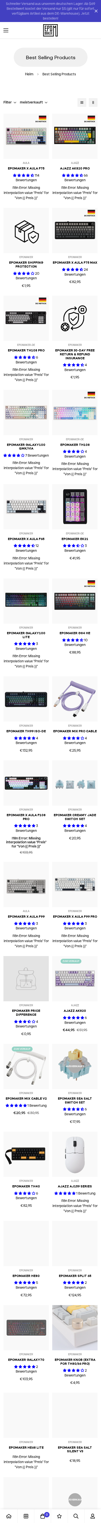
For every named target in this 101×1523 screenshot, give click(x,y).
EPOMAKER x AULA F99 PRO (75, 916)
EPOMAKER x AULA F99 (26, 916)
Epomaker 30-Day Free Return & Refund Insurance (75, 354)
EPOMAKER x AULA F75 (26, 168)
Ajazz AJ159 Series (75, 1186)
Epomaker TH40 (26, 1186)
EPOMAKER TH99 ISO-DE (26, 731)
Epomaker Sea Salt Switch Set (75, 1100)
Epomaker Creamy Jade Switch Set (75, 817)
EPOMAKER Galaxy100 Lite (26, 635)
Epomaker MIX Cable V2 (26, 1098)
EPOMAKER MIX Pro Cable (75, 731)
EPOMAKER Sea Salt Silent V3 (75, 1449)
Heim (29, 74)
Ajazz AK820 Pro (75, 168)
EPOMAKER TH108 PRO (26, 350)
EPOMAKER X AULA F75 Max (75, 262)
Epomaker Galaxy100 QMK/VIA (26, 447)
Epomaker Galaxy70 (26, 1360)
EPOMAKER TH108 (75, 445)
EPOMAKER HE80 (26, 1276)
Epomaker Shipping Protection (26, 264)
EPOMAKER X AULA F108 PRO (26, 817)
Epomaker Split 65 (75, 1276)
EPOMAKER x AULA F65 (26, 539)
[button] (92, 30)
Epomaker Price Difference (26, 1012)
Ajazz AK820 (75, 1011)
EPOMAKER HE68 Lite (26, 1447)
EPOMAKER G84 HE (75, 633)
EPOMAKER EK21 (75, 539)
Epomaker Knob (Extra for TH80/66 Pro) (75, 1361)
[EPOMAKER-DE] (50, 30)
